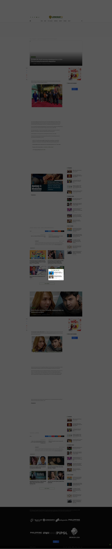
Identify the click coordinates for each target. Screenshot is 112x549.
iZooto (62, 279)
